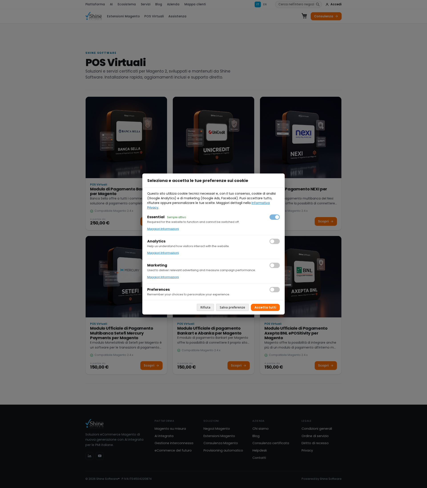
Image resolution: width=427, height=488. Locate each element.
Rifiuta (205, 307)
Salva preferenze (232, 307)
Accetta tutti (265, 307)
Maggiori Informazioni (163, 229)
